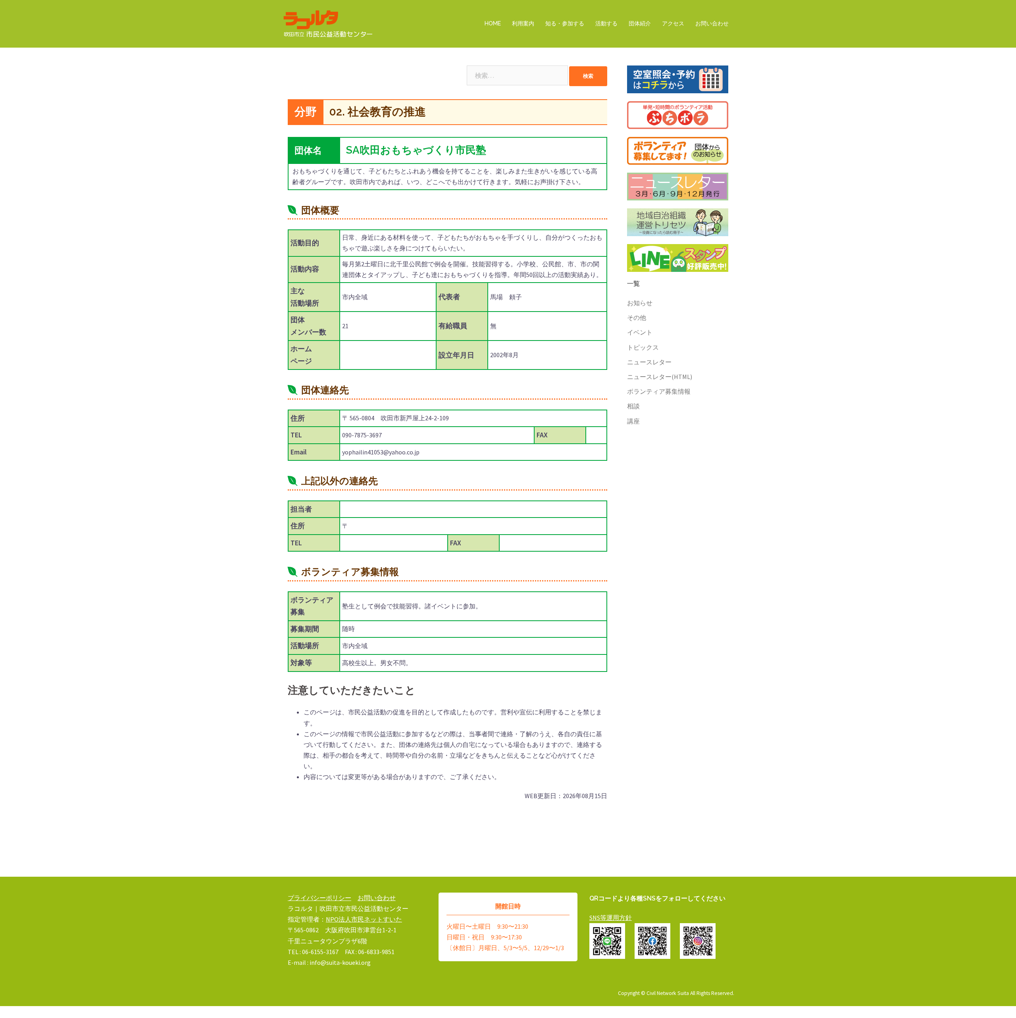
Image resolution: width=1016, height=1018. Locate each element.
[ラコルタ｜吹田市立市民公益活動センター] (328, 23)
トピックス (643, 347)
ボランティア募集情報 (659, 391)
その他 (636, 317)
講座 (633, 421)
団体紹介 (640, 23)
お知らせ (639, 303)
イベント (639, 332)
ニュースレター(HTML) (659, 377)
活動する (606, 23)
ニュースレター (649, 362)
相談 (633, 406)
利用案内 (523, 23)
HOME (493, 23)
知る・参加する (564, 23)
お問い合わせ (712, 23)
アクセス (673, 23)
